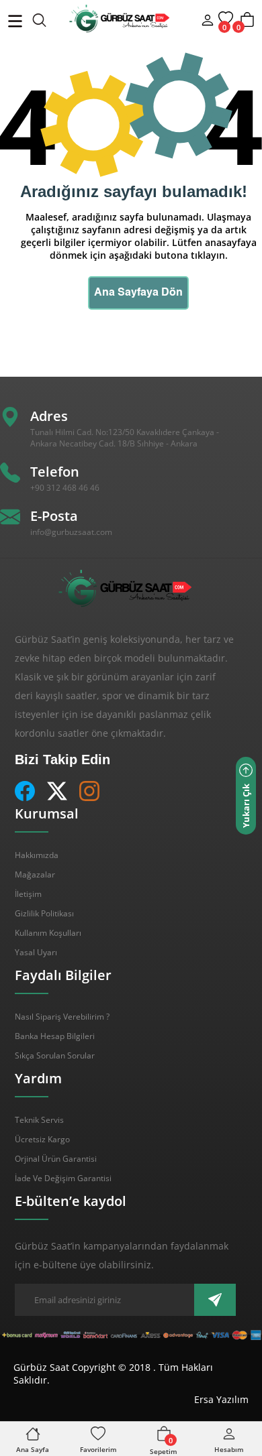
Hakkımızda (36, 855)
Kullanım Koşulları (48, 932)
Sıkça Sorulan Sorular (55, 1055)
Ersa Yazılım (221, 1399)
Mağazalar (35, 874)
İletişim (28, 894)
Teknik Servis (39, 1120)
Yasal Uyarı (36, 952)
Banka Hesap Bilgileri (55, 1036)
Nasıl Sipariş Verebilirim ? (62, 1016)
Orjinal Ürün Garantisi (56, 1158)
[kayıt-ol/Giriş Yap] (207, 22)
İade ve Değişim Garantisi (63, 1178)
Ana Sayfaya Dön (138, 293)
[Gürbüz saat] (96, 19)
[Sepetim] (247, 26)
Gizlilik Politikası (44, 913)
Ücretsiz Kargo (42, 1139)
